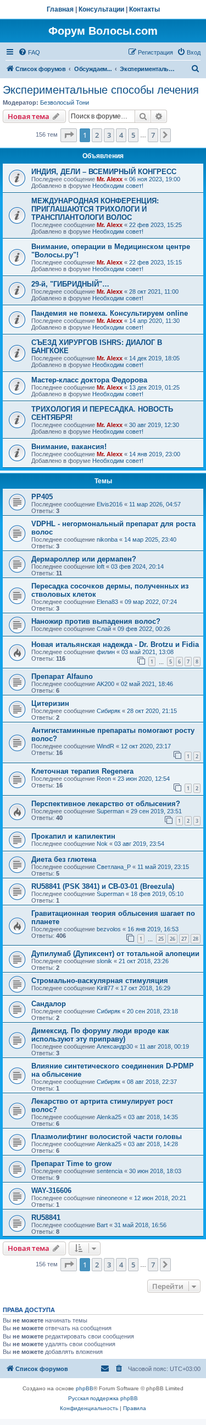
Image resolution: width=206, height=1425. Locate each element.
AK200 (105, 684)
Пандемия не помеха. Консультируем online (109, 313)
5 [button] (133, 135)
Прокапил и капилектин (73, 836)
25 (161, 938)
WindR (105, 746)
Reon (104, 778)
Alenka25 (109, 1117)
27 (184, 938)
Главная (60, 9)
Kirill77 (105, 988)
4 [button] (121, 135)
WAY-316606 (51, 1190)
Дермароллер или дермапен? (83, 559)
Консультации (101, 9)
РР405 (42, 497)
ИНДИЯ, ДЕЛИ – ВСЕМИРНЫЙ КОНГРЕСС (103, 172)
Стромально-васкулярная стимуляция (99, 980)
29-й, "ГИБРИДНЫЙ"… (70, 284)
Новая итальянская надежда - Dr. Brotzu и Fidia (115, 644)
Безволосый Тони (64, 102)
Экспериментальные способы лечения (101, 90)
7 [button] (153, 135)
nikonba (107, 539)
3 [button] (109, 135)
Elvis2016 (110, 504)
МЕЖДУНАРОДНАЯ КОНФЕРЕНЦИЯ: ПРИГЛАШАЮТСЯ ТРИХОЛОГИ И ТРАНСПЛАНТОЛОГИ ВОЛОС (95, 209)
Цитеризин (50, 703)
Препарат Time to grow (71, 1163)
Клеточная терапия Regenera (82, 771)
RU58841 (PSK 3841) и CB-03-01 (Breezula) (102, 886)
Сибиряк (108, 711)
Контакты (144, 9)
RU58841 (45, 1217)
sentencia (110, 1171)
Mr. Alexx (110, 179)
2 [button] (97, 135)
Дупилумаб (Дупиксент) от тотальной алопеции (115, 953)
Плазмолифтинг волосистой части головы (106, 1136)
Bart (102, 1225)
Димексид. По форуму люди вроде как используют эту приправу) (100, 1035)
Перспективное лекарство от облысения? (105, 804)
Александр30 (115, 1046)
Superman (110, 811)
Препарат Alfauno (62, 676)
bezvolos (109, 929)
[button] (68, 135)
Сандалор (48, 1004)
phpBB (84, 1388)
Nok (102, 843)
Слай (104, 628)
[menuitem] (29, 52)
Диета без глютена (63, 859)
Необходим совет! (117, 185)
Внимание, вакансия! (69, 446)
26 (172, 938)
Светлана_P (114, 866)
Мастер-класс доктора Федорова (89, 380)
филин (106, 652)
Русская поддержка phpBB (103, 1398)
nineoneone (112, 1198)
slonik (104, 961)
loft (100, 566)
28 (195, 938)
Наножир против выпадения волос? (95, 621)
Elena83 (107, 601)
